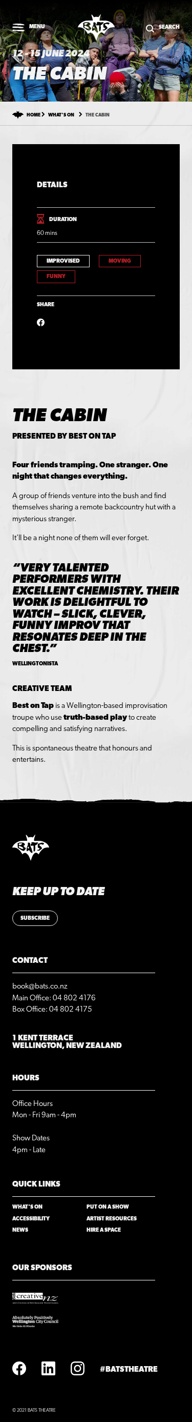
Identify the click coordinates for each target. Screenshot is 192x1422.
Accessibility (31, 1218)
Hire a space (104, 1230)
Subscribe (35, 918)
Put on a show (108, 1207)
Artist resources (112, 1218)
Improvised (63, 261)
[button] (28, 27)
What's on (61, 115)
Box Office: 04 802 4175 (52, 1009)
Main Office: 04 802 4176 (54, 998)
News (20, 1230)
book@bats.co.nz (40, 986)
